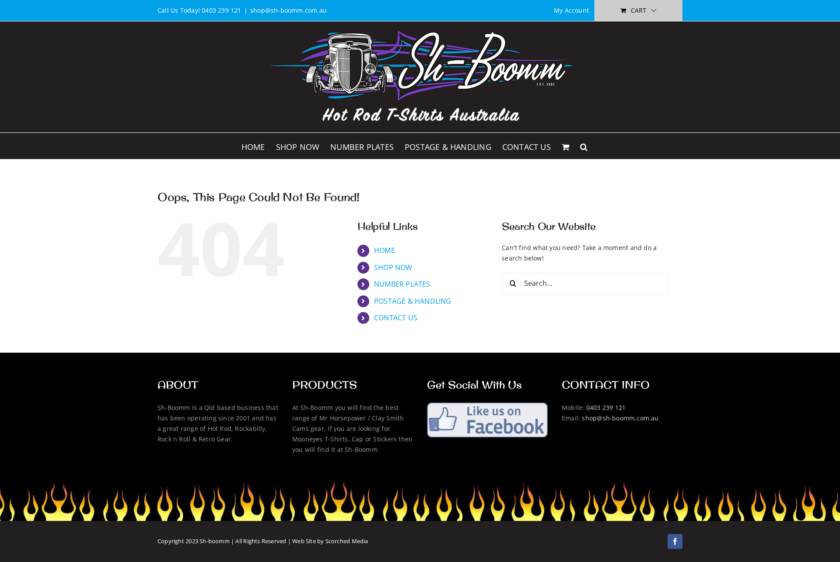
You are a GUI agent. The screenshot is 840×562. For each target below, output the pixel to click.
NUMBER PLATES (402, 284)
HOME (384, 250)
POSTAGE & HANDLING (413, 301)
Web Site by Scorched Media (330, 541)
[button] (584, 146)
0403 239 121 (606, 407)
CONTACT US (395, 318)
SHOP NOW (393, 267)
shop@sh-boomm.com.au (288, 10)
